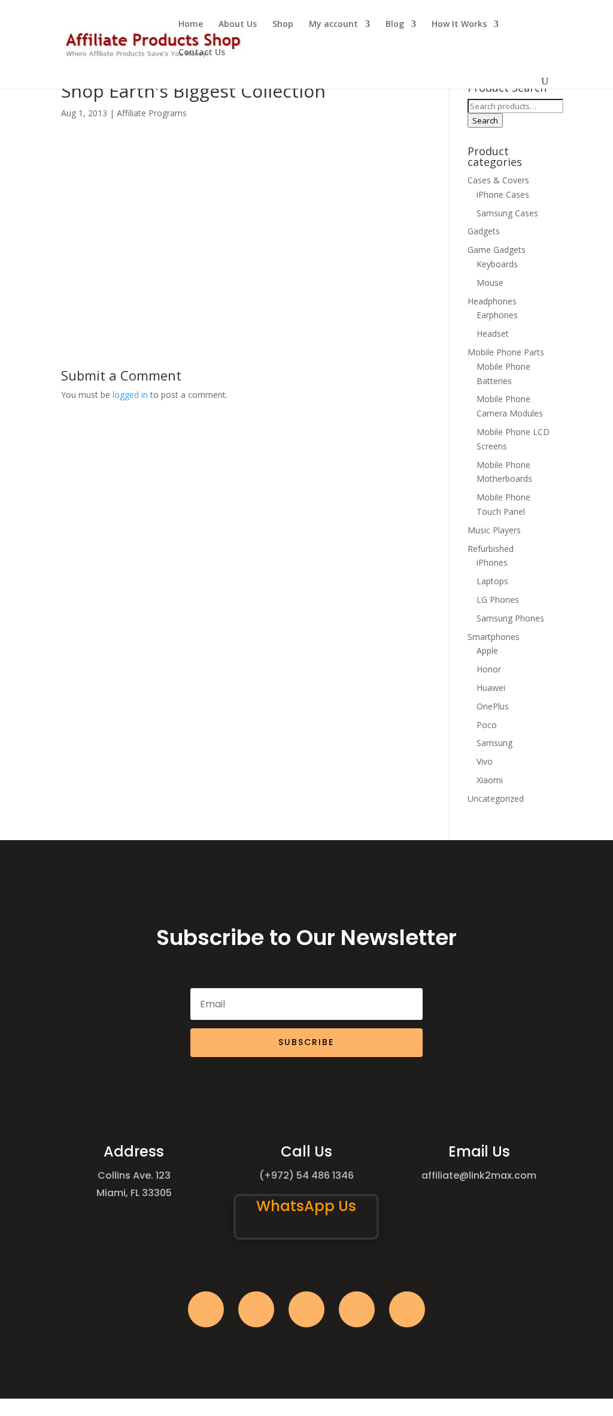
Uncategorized (496, 798)
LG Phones (498, 599)
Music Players (494, 530)
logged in (130, 394)
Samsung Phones (510, 618)
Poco (487, 724)
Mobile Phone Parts (506, 352)
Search (485, 120)
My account (333, 24)
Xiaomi (490, 780)
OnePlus (493, 706)
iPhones (492, 562)
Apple (487, 650)
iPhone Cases (503, 194)
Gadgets (484, 231)
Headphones (492, 301)
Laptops (492, 581)
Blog (395, 24)
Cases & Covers (498, 180)
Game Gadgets (497, 249)
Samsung (494, 742)
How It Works (459, 24)
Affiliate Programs (152, 113)
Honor (489, 669)
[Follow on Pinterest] (407, 1309)
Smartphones (494, 636)
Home (190, 24)
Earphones (497, 315)
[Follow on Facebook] (206, 1309)
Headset (493, 333)
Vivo (485, 761)
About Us (238, 24)
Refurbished (491, 548)
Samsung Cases (507, 213)
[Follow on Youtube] (357, 1309)
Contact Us (201, 53)
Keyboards (497, 264)
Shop (282, 24)
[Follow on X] (256, 1309)
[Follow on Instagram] (306, 1309)
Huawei (491, 687)
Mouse (490, 282)
